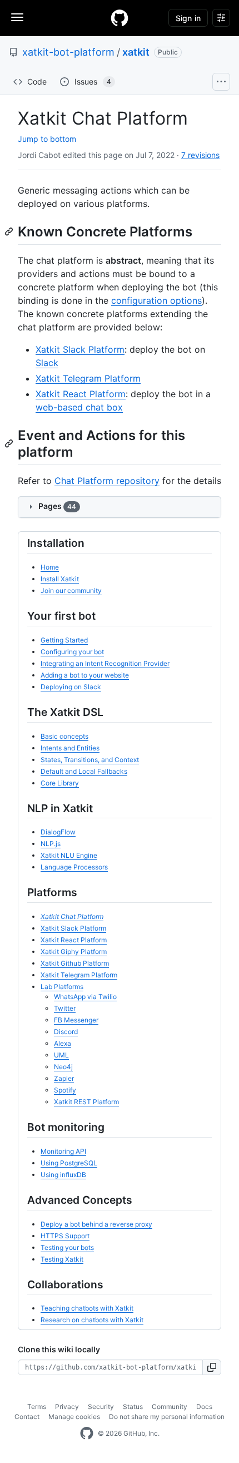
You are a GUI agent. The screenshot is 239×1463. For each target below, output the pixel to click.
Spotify (65, 1090)
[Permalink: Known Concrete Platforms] (10, 231)
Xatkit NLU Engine (69, 855)
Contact (26, 1416)
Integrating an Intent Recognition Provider (105, 663)
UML (61, 1055)
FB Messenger (76, 1020)
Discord (66, 1031)
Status (133, 1406)
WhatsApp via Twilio (85, 996)
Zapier (64, 1078)
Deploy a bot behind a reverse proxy (96, 1224)
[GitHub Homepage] (86, 1433)
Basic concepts (64, 736)
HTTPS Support (65, 1236)
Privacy (67, 1406)
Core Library (60, 783)
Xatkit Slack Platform (80, 349)
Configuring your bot (72, 652)
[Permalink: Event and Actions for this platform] (10, 443)
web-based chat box (79, 407)
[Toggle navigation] (17, 17)
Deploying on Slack (71, 687)
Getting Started (64, 640)
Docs (204, 1406)
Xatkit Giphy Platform (74, 951)
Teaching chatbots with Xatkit (87, 1308)
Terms (36, 1406)
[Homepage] (119, 18)
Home (50, 567)
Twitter (65, 1008)
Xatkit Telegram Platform (88, 378)
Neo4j (63, 1066)
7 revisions (200, 155)
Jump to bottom (47, 139)
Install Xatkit (60, 579)
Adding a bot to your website (85, 675)
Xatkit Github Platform (75, 963)
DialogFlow (58, 832)
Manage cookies (74, 1416)
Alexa (62, 1043)
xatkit (136, 52)
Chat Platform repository (107, 480)
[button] (212, 1367)
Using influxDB (63, 1174)
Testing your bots (67, 1247)
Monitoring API (63, 1151)
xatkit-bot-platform (68, 52)
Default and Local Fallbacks (84, 771)
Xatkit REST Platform (86, 1102)
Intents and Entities (70, 748)
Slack (47, 362)
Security (101, 1406)
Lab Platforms (62, 986)
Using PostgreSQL (69, 1163)
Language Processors (74, 867)
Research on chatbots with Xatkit (92, 1320)
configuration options (156, 300)
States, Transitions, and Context (90, 759)
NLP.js (51, 843)
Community (169, 1406)
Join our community (71, 590)
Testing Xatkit (62, 1259)
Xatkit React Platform (81, 393)
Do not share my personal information (167, 1416)
